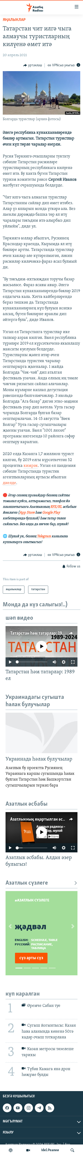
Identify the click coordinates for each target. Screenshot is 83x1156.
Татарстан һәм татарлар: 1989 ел (41, 633)
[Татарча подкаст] (11, 1150)
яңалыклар (14, 20)
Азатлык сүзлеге (27, 883)
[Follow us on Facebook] (7, 1108)
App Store (27, 512)
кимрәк (31, 466)
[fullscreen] (72, 662)
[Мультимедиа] (28, 1150)
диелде (9, 483)
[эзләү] (72, 1150)
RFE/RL (56, 507)
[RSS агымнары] (49, 1108)
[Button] (32, 65)
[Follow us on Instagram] (28, 1108)
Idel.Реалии (50, 1150)
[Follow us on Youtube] (17, 1108)
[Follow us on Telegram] (39, 1108)
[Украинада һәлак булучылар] (41, 733)
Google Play (51, 512)
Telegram (44, 536)
